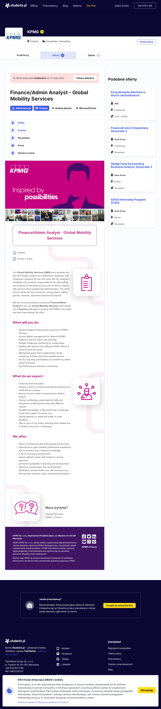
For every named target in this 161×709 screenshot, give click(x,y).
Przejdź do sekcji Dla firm (119, 605)
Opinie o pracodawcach (120, 664)
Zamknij (64, 702)
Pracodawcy (50, 5)
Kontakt (65, 648)
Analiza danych (63, 108)
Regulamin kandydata (119, 648)
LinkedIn (66, 664)
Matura (77, 5)
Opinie (93, 55)
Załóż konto (122, 5)
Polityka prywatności (47, 702)
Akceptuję (147, 690)
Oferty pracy (114, 653)
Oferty (34, 5)
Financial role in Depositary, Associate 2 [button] (130, 129)
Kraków (22, 130)
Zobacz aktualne (85, 78)
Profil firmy (23, 55)
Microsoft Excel (87, 108)
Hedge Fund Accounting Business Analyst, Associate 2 (131, 165)
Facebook (67, 653)
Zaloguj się (145, 5)
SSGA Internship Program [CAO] (128, 201)
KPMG (21, 122)
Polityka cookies (26, 702)
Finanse (43, 108)
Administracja (23, 108)
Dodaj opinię (146, 41)
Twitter (65, 659)
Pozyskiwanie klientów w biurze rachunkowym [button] (128, 94)
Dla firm (91, 5)
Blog (65, 5)
